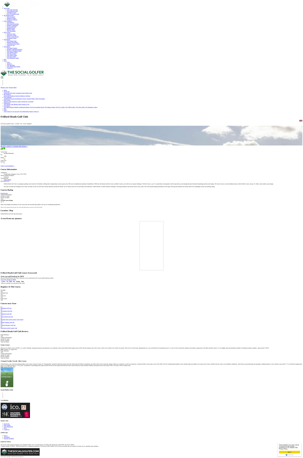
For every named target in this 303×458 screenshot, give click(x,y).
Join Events (7, 93)
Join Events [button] (7, 8)
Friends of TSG (11, 45)
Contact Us (10, 68)
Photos (33, 98)
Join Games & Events (12, 9)
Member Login (4, 87)
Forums (12, 98)
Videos (37, 98)
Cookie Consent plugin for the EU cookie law (290, 455)
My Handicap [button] (7, 94)
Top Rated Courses (11, 38)
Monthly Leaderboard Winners (14, 49)
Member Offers (17, 104)
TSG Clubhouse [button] (8, 21)
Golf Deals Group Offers (13, 44)
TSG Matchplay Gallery (13, 58)
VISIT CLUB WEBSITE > (8, 166)
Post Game (12, 93)
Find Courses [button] (7, 32)
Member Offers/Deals (12, 42)
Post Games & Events (12, 11)
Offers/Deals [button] (7, 39)
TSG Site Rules (11, 65)
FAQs (8, 62)
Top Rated (30, 101)
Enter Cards (7, 96)
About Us (9, 63)
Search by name (8, 101)
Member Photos (11, 28)
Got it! (289, 452)
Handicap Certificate (12, 19)
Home (5, 90)
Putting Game (28, 93)
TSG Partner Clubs (11, 41)
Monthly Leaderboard (12, 25)
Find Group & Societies (13, 24)
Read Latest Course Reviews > (14, 146)
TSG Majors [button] (7, 46)
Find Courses (7, 425)
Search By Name (11, 34)
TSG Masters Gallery (12, 52)
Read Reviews (4, 193)
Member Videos (11, 29)
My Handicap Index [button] (9, 15)
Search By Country (12, 35)
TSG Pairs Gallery (11, 56)
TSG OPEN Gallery (12, 55)
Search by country (16, 101)
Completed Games (11, 12)
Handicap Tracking (15, 96)
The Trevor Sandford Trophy (14, 51)
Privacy (6, 435)
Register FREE (13, 87)
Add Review (24, 101)
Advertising (7, 437)
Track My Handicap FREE (8, 279)
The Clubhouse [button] (7, 97)
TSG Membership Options (13, 66)
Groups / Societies (26, 98)
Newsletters (42, 98)
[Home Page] (22, 75)
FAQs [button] (5, 61)
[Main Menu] (2, 77)
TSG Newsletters (11, 31)
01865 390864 (7, 179)
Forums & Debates (11, 26)
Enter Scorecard (11, 17)
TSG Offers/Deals (8, 426)
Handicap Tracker (11, 18)
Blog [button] (5, 59)
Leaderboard (7, 98)
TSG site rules (15, 111)
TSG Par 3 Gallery (11, 53)
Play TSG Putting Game (13, 14)
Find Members (10, 22)
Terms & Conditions (9, 438)
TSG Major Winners (12, 48)
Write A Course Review (13, 36)
